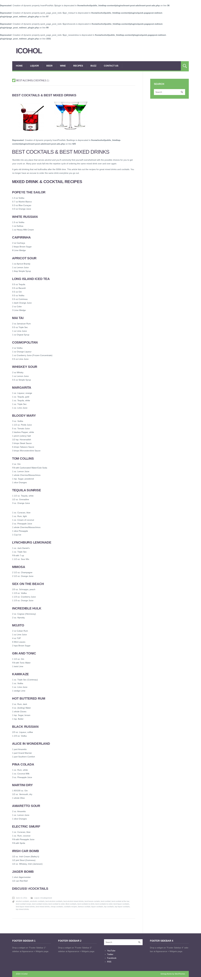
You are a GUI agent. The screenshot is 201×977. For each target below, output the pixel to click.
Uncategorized (46, 898)
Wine (63, 65)
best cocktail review (40, 904)
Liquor (34, 65)
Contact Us (111, 65)
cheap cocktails (57, 907)
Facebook (111, 958)
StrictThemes (180, 974)
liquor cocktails (97, 907)
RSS (109, 961)
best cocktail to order (56, 904)
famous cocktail (84, 907)
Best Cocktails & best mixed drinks (44, 95)
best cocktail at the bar (120, 901)
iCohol (29, 50)
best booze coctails (92, 901)
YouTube (111, 950)
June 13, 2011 (21, 898)
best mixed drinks (43, 907)
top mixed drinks (22, 909)
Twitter (110, 954)
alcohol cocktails (22, 901)
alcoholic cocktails (37, 901)
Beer (49, 65)
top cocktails (109, 907)
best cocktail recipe (23, 904)
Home (19, 65)
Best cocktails (71, 904)
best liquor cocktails (121, 904)
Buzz (93, 65)
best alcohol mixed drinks (73, 901)
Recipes (78, 65)
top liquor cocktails (122, 907)
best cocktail (106, 901)
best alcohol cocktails (54, 901)
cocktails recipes (70, 907)
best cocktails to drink (85, 904)
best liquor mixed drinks (25, 907)
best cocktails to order (104, 904)
